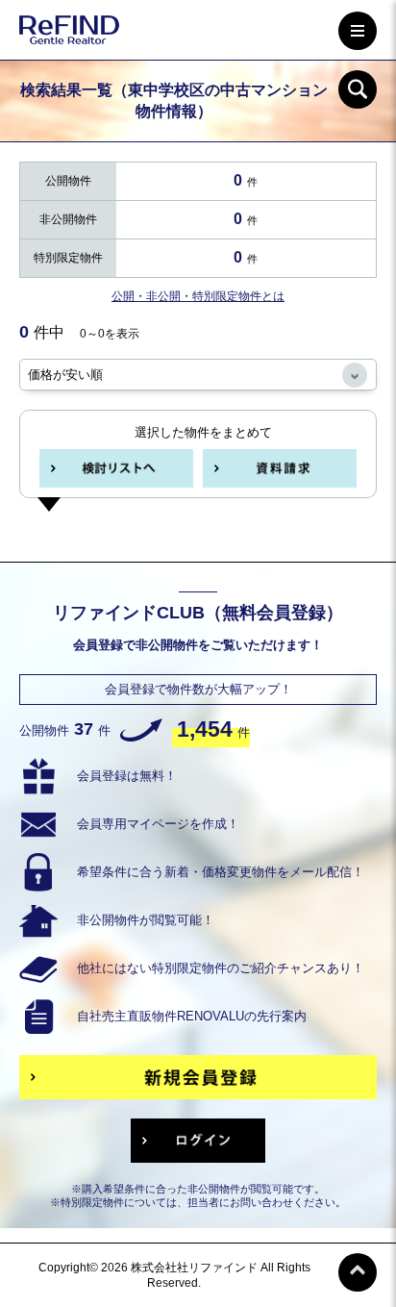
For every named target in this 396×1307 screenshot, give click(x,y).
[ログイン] (198, 1140)
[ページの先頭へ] (357, 1272)
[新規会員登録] (198, 1077)
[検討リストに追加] (116, 468)
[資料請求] (280, 468)
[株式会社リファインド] (69, 33)
